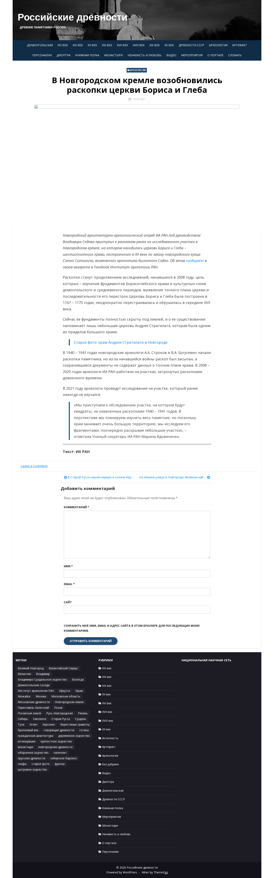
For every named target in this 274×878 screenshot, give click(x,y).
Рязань (83, 713)
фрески (60, 764)
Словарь (235, 55)
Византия (24, 674)
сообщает (195, 260)
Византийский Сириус (63, 668)
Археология (218, 45)
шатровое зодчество (32, 769)
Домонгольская (40, 45)
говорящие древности (59, 730)
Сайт (68, 602)
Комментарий (76, 507)
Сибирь (23, 719)
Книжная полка (87, 55)
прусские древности (31, 758)
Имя (68, 566)
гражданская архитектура (35, 736)
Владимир (43, 674)
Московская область (65, 696)
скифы (22, 764)
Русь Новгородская (59, 713)
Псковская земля (29, 713)
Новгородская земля (69, 702)
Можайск (24, 696)
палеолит (60, 752)
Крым (79, 691)
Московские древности (34, 702)
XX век (169, 45)
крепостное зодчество (56, 741)
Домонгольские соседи (34, 685)
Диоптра (63, 55)
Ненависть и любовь (144, 55)
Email (69, 584)
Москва (41, 696)
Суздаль (80, 719)
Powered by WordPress (122, 872)
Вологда (78, 679)
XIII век (63, 45)
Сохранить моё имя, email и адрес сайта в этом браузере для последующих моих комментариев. (132, 628)
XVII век (122, 45)
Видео (171, 55)
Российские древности (73, 17)
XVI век (107, 45)
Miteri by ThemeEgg (155, 872)
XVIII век (139, 45)
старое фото (41, 764)
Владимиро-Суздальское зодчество (42, 679)
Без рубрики (110, 764)
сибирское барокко (63, 758)
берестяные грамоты (74, 724)
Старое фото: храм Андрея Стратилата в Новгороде (120, 342)
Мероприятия (192, 55)
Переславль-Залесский (33, 707)
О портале (215, 55)
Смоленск (39, 719)
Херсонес (49, 724)
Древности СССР (191, 45)
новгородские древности (55, 747)
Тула (21, 724)
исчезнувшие (27, 741)
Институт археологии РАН (36, 691)
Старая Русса (61, 719)
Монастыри (113, 55)
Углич (33, 724)
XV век (92, 45)
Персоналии (42, 55)
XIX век (154, 45)
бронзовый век (28, 730)
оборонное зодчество (33, 752)
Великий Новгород (31, 668)
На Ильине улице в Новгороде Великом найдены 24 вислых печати (174, 477)
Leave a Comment (34, 466)
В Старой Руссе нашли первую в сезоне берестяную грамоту (101, 477)
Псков (58, 707)
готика (84, 730)
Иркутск (64, 691)
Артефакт (239, 45)
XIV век (78, 45)
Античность (110, 738)
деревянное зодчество (74, 736)
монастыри (25, 747)
